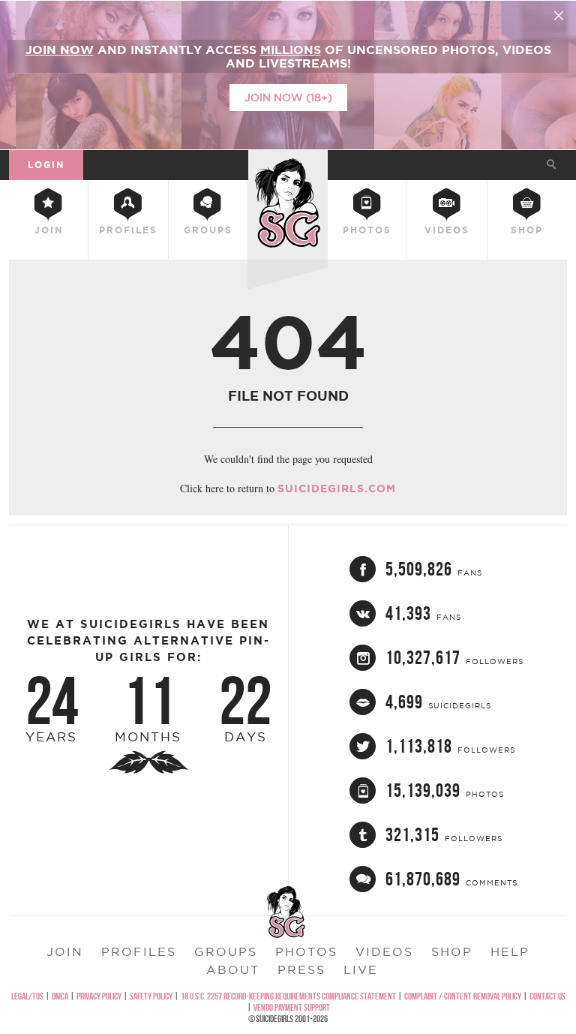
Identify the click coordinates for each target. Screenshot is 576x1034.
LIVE (361, 969)
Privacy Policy (99, 996)
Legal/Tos (27, 996)
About (233, 969)
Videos (447, 230)
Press (302, 969)
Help (510, 951)
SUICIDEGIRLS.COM (337, 488)
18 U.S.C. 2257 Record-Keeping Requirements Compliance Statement (288, 996)
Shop (527, 230)
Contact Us (548, 996)
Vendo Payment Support (292, 1007)
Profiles (128, 230)
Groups (208, 230)
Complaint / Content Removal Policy (462, 996)
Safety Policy (151, 996)
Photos (367, 230)
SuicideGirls (288, 162)
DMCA (60, 996)
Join (48, 230)
